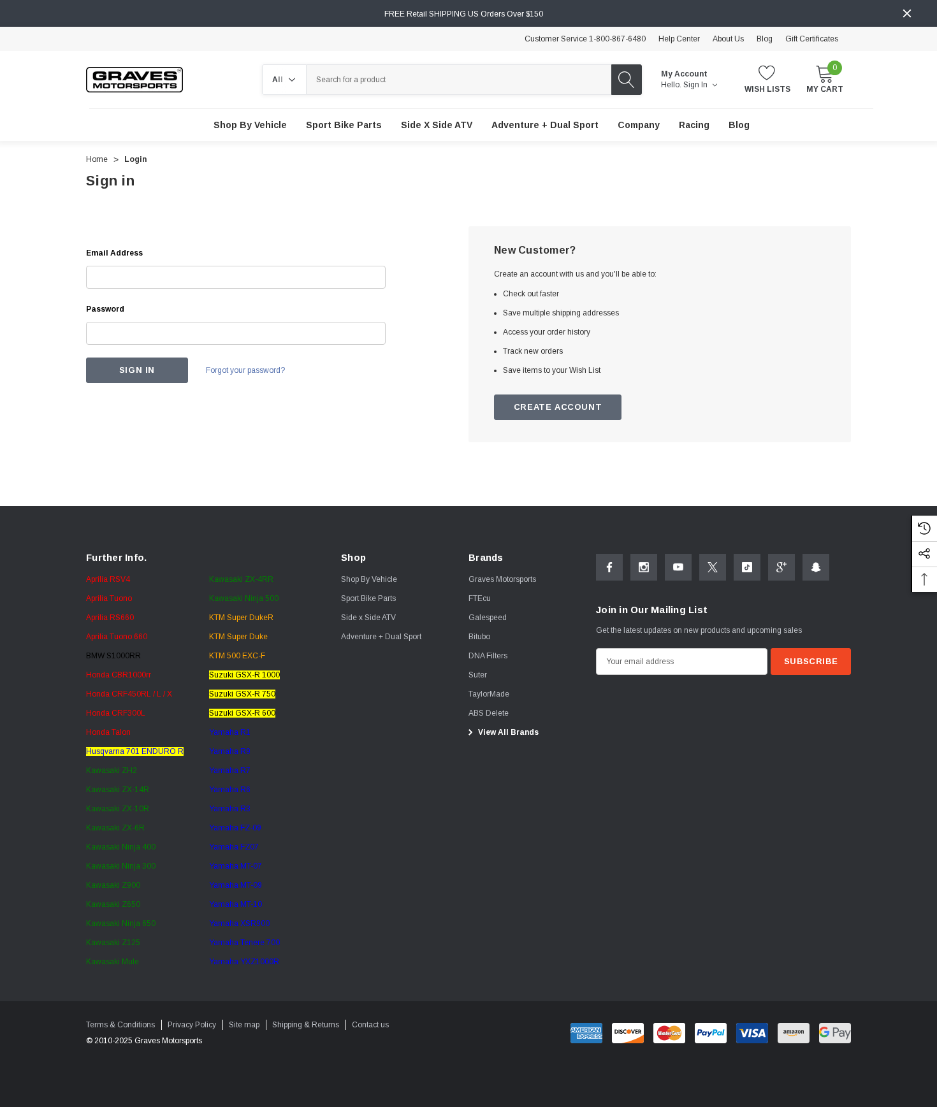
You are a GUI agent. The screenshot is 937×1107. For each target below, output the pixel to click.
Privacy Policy (192, 1024)
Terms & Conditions (120, 1024)
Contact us (370, 1024)
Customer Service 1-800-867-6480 (585, 38)
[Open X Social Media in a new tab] (712, 567)
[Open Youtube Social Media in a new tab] (678, 567)
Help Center (679, 38)
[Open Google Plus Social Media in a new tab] (781, 567)
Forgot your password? (245, 370)
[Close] (907, 13)
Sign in (696, 85)
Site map (244, 1024)
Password (105, 309)
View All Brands (507, 732)
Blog (765, 38)
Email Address (114, 253)
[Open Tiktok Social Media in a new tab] (747, 567)
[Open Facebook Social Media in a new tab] (609, 567)
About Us (728, 38)
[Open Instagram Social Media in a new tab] (643, 567)
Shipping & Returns (305, 1024)
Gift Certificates (811, 38)
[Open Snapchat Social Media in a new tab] (816, 567)
